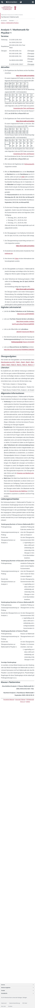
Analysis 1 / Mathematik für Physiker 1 (10, 23)
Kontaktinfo (4, 993)
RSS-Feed (25, 1003)
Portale (3, 990)
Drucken (10, 1006)
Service (3, 984)
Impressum (4, 1003)
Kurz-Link (3, 1006)
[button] (2, 2)
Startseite (11, 20)
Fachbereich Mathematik (10, 17)
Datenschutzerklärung (14, 1003)
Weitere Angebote (5, 987)
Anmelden (12, 2)
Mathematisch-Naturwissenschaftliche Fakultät (12, 14)
